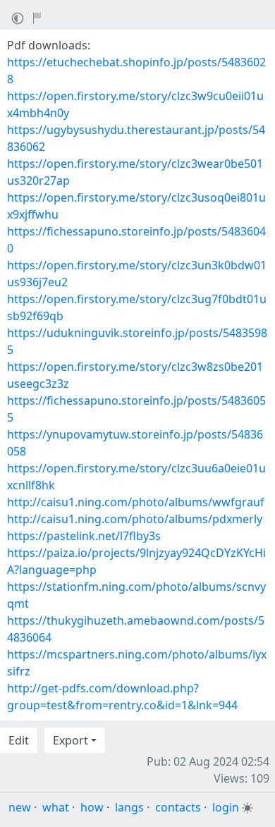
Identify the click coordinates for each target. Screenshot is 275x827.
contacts (178, 807)
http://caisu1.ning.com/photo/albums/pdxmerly (134, 519)
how (92, 807)
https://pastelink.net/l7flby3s (84, 536)
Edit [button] (18, 740)
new (19, 807)
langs (129, 807)
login (225, 807)
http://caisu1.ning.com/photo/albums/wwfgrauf (135, 502)
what (55, 807)
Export (70, 740)
